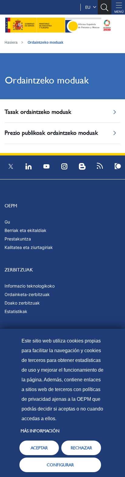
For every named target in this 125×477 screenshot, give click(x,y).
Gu (7, 221)
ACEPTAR (39, 447)
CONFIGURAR (60, 464)
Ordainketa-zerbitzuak (27, 294)
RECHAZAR (81, 447)
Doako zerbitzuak (22, 302)
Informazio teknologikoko (30, 285)
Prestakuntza (18, 238)
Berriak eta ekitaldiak (25, 230)
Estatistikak (16, 311)
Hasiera (11, 42)
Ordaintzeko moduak (45, 42)
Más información (40, 430)
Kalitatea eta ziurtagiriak (29, 247)
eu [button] (89, 7)
